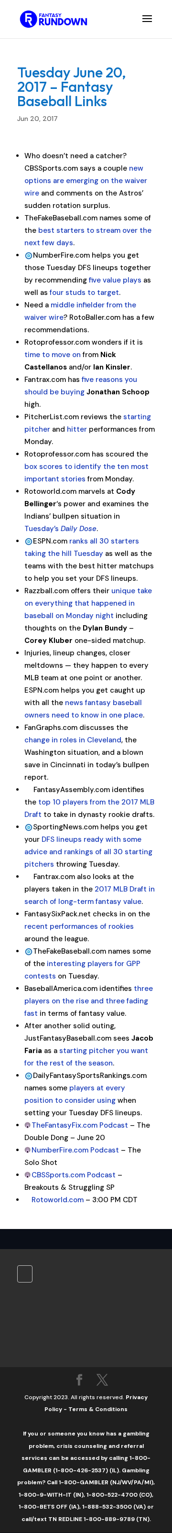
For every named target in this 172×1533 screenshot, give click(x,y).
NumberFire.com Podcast (75, 1150)
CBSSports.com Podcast (74, 1175)
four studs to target (84, 292)
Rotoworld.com (58, 1200)
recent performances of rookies (79, 926)
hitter (77, 429)
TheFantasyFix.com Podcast (80, 1125)
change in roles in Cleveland (72, 740)
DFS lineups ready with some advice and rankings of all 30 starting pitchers (88, 852)
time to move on (52, 354)
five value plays (115, 280)
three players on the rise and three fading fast (88, 1001)
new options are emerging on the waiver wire (85, 180)
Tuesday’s (60, 528)
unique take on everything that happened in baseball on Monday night (88, 603)
